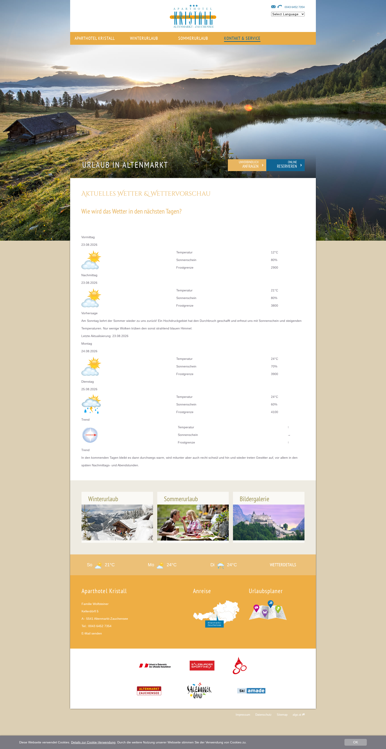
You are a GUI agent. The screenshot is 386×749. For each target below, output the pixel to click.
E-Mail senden (92, 633)
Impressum (243, 714)
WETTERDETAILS (283, 565)
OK (355, 742)
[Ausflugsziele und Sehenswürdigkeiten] (268, 618)
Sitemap (282, 714)
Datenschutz (263, 714)
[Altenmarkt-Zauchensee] (149, 694)
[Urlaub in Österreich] (154, 669)
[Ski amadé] (251, 694)
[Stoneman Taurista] (240, 669)
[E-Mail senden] (273, 6)
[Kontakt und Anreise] (216, 626)
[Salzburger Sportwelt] (202, 669)
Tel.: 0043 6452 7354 (96, 626)
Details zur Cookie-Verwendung (93, 742)
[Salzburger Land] (199, 694)
